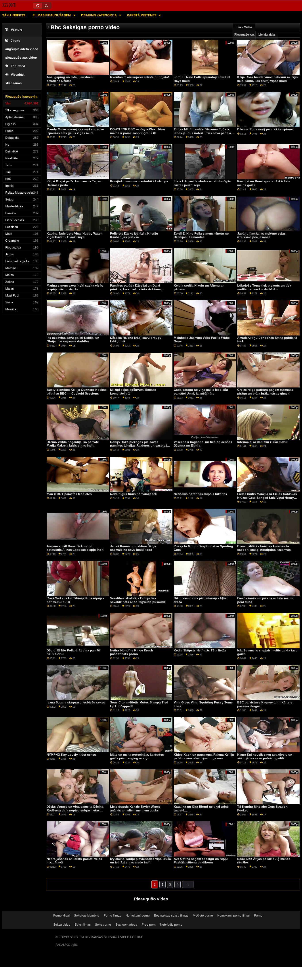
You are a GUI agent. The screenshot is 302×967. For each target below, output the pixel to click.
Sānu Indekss (13, 15)
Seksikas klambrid (86, 915)
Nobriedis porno (171, 924)
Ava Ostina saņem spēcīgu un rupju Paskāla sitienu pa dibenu (201, 860)
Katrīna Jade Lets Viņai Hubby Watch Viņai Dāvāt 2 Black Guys (75, 235)
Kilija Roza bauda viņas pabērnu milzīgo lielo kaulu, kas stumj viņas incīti (267, 79)
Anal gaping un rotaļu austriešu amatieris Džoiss (71, 79)
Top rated (18, 66)
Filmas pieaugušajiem (52, 15)
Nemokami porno (138, 915)
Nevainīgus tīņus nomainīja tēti (133, 494)
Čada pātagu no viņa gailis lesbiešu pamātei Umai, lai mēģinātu (201, 391)
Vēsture (16, 29)
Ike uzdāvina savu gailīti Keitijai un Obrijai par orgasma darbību (73, 339)
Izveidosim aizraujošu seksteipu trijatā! (139, 77)
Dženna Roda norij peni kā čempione (265, 129)
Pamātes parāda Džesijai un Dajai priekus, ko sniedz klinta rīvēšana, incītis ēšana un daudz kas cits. (136, 289)
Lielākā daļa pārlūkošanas (267, 38)
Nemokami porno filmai (233, 915)
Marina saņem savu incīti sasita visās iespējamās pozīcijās (75, 287)
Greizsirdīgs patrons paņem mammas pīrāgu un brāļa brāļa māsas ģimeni (265, 391)
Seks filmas (83, 924)
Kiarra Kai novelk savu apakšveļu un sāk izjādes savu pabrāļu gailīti (264, 756)
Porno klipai (61, 915)
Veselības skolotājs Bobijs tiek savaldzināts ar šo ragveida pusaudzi (138, 600)
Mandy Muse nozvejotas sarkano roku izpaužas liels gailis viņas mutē (75, 131)
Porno (258, 915)
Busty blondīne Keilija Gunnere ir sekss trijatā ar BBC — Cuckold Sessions (77, 391)
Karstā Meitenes (142, 15)
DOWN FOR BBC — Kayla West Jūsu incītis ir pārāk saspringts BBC (137, 131)
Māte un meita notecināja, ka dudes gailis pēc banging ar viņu (137, 756)
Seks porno (103, 924)
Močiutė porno (203, 915)
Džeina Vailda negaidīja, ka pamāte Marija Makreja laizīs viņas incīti (73, 443)
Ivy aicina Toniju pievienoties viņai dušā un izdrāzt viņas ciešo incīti (140, 860)
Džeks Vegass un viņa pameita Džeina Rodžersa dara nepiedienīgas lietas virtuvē (75, 810)
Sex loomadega (126, 924)
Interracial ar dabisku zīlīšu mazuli (263, 442)
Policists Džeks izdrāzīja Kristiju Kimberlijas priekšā (134, 235)
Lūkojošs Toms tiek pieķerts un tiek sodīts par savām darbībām (264, 287)
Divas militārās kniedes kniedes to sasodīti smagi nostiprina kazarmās (264, 548)
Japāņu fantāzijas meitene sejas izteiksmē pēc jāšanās (261, 235)
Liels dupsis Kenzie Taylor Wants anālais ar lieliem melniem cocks (135, 808)
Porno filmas (112, 915)
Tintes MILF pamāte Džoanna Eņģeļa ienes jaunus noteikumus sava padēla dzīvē (202, 132)
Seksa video (61, 924)
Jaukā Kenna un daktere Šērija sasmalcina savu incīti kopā (133, 548)
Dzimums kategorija (99, 15)
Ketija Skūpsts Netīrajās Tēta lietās (200, 650)
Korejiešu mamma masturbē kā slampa (139, 181)
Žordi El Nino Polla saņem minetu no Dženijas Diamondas (201, 235)
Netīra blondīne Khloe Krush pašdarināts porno (131, 652)
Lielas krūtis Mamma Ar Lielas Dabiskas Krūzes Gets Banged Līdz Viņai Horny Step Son (267, 497)
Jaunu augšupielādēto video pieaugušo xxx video (21, 49)
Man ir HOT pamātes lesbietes (69, 494)
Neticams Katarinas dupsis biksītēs (200, 494)
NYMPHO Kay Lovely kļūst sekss (71, 754)
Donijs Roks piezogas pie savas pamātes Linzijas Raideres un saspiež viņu (138, 445)
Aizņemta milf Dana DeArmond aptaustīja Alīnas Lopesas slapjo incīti (75, 548)
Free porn (149, 924)
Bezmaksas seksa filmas (171, 915)
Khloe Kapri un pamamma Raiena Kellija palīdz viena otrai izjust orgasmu (204, 756)
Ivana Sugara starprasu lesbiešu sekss (76, 702)
